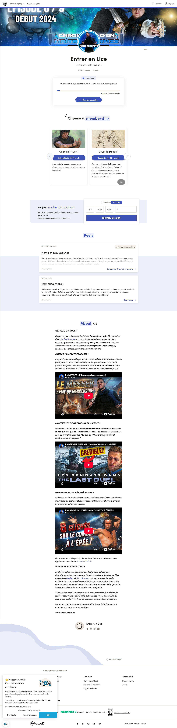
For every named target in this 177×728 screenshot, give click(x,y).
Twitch (88, 561)
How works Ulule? (91, 681)
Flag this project (115, 659)
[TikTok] (83, 723)
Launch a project (17, 3)
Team (124, 684)
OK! (47, 715)
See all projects (33, 3)
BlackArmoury (83, 578)
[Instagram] (88, 723)
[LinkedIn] (94, 723)
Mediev (69, 578)
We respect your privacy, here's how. (18, 706)
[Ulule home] (49, 723)
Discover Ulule (128, 681)
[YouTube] (100, 723)
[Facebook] (77, 723)
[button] (5, 724)
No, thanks (11, 715)
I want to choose (30, 715)
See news (128, 299)
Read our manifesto (122, 713)
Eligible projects (90, 688)
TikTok (80, 561)
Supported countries (92, 684)
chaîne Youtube (68, 339)
